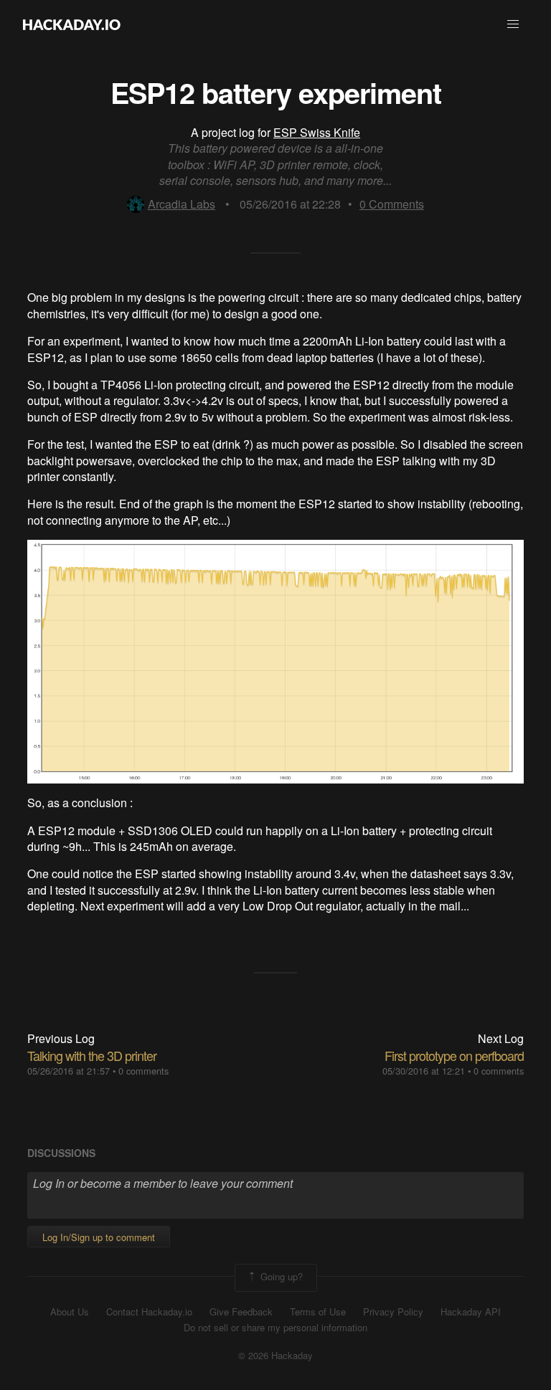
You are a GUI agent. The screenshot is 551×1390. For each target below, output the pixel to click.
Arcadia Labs (181, 204)
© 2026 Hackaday (275, 1355)
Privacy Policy (393, 1311)
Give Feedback (241, 1311)
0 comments (143, 1070)
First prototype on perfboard (454, 1055)
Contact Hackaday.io (149, 1311)
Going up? (280, 1276)
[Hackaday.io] (72, 24)
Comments (391, 204)
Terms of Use (318, 1311)
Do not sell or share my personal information (275, 1327)
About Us (69, 1311)
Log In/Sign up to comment (98, 1237)
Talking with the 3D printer (91, 1055)
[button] (513, 24)
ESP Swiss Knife (316, 132)
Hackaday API (471, 1311)
